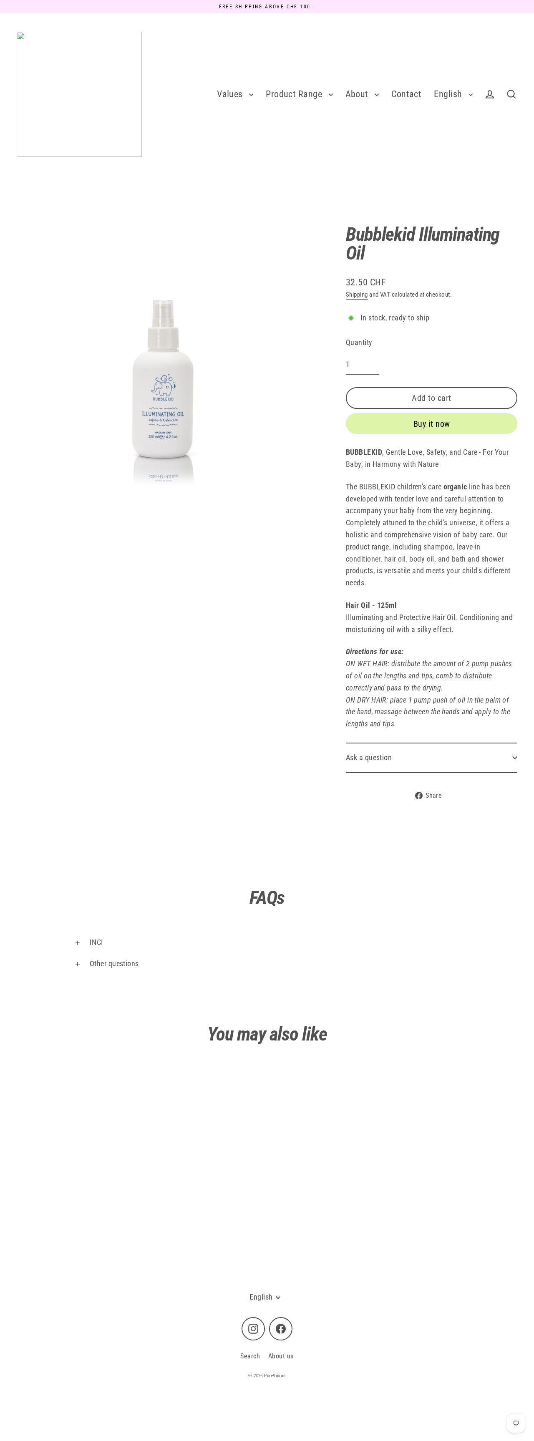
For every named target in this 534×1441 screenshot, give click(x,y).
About (358, 94)
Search (250, 1356)
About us (281, 1356)
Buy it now (431, 424)
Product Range (295, 94)
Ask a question (369, 757)
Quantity (359, 342)
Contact (406, 94)
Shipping (357, 294)
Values (231, 94)
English (449, 94)
